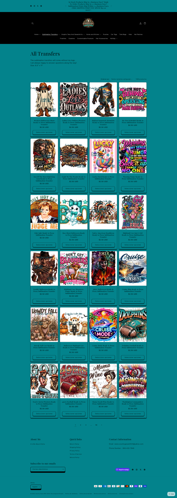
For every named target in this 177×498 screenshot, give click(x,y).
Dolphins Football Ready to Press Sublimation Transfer (133, 347)
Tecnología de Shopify (57, 493)
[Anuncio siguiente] (111, 6)
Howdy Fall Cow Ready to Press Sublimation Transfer (44, 347)
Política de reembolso (71, 493)
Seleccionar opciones (44, 132)
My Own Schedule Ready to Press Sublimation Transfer (133, 121)
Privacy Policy (75, 451)
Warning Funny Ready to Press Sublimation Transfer (133, 178)
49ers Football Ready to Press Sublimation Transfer (74, 403)
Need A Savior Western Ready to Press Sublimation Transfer (44, 404)
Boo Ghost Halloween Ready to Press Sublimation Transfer (74, 235)
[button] (32, 23)
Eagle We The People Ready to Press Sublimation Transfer (74, 178)
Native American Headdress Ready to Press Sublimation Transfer (103, 235)
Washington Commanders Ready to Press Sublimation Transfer (133, 404)
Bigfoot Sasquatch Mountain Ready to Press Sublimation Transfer (103, 122)
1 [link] (75, 425)
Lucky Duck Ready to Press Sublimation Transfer (103, 178)
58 (96, 425)
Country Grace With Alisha (42, 493)
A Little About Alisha (37, 444)
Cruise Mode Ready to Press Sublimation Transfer (103, 347)
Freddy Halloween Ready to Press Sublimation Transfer (44, 290)
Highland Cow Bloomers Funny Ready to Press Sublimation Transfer (73, 291)
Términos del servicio (100, 493)
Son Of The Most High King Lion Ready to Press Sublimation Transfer (44, 179)
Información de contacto (126, 493)
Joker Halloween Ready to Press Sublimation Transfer (103, 290)
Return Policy (74, 444)
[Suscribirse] (63, 469)
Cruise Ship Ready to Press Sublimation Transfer (132, 290)
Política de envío (112, 493)
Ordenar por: (105, 79)
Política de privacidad (86, 493)
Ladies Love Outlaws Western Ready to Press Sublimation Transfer (73, 122)
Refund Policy (74, 457)
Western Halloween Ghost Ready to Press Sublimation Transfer (44, 122)
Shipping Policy (75, 447)
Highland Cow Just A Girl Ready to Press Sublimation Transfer (133, 235)
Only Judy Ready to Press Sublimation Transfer (44, 234)
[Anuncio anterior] (66, 6)
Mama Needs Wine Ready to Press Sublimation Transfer (103, 403)
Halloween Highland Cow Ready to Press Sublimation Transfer (74, 348)
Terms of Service (76, 454)
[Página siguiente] (101, 425)
